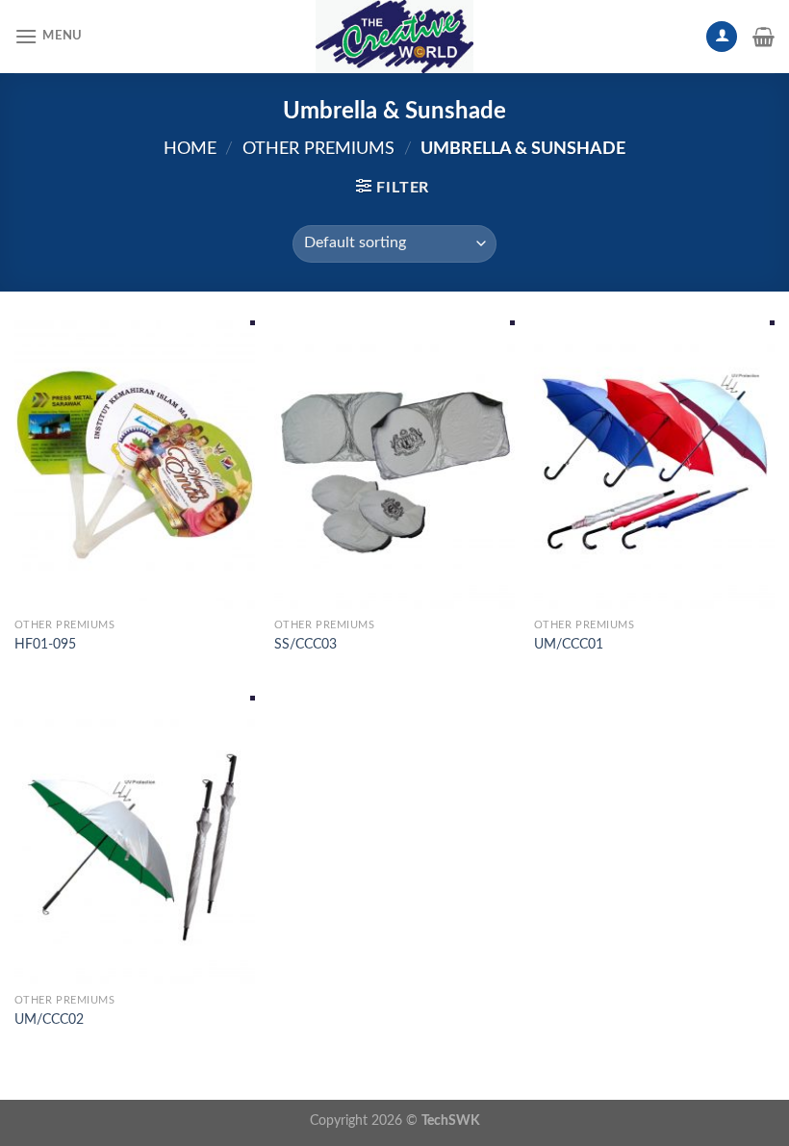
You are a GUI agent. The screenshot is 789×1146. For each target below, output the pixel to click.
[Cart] (763, 36)
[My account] (721, 37)
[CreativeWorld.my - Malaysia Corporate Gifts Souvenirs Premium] (394, 36)
